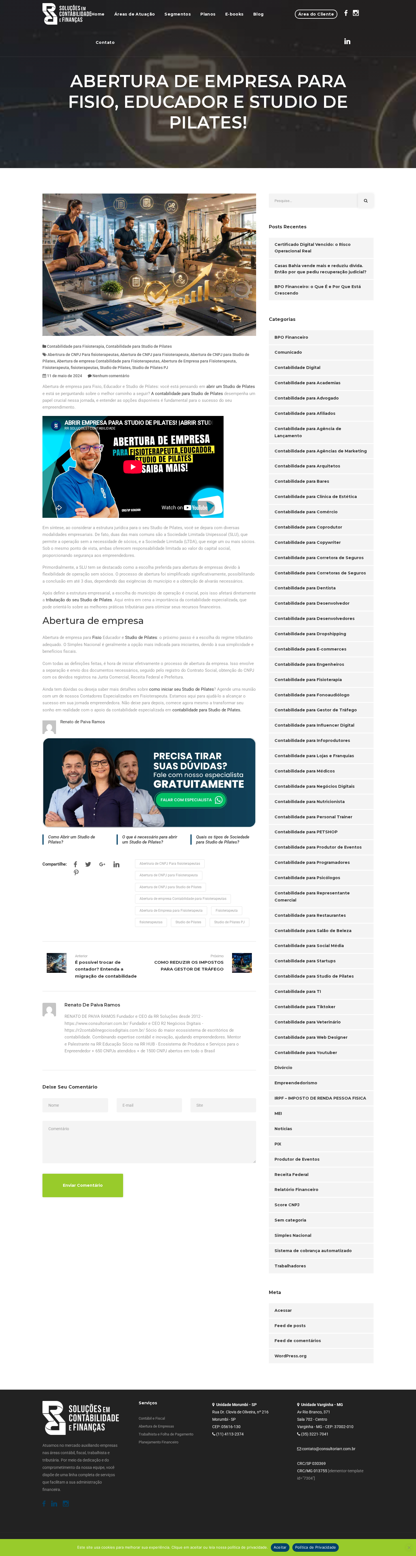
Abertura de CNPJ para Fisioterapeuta (154, 354)
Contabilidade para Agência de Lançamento (308, 432)
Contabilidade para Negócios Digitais (315, 786)
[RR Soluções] (66, 14)
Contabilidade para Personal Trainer (313, 816)
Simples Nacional (293, 1235)
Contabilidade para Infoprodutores (312, 740)
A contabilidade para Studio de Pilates (187, 393)
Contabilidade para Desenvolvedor (312, 603)
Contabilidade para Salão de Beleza (313, 930)
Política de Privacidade (315, 1547)
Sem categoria (290, 1220)
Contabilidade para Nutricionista (310, 801)
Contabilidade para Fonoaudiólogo (312, 694)
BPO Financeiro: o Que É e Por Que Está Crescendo (318, 290)
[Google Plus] (102, 865)
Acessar (283, 1310)
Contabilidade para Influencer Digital (314, 725)
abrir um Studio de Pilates (230, 386)
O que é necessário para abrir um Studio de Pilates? (149, 839)
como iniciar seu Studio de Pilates (181, 689)
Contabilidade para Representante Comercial (312, 896)
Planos (208, 14)
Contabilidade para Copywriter (308, 542)
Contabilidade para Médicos (305, 771)
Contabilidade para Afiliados (305, 413)
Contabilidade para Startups (305, 960)
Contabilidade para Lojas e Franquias (314, 755)
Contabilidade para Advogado (307, 398)
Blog (258, 14)
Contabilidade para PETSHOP (306, 831)
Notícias (283, 1128)
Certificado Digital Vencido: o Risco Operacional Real (313, 248)
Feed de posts (290, 1325)
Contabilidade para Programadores (312, 862)
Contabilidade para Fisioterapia (75, 346)
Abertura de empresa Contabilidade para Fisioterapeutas (108, 361)
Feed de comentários (298, 1340)
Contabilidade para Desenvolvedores (315, 618)
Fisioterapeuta (55, 367)
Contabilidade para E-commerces (310, 649)
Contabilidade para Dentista (305, 588)
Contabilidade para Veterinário (308, 1022)
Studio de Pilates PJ (150, 367)
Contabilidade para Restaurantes (310, 915)
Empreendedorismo (296, 1082)
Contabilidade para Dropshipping (310, 633)
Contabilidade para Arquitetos (307, 466)
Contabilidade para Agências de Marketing (321, 451)
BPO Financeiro (291, 337)
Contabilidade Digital (297, 367)
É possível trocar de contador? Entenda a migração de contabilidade (106, 969)
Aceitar (280, 1547)
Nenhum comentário (111, 376)
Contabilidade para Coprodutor (308, 527)
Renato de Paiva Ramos (82, 721)
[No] (409, 1547)
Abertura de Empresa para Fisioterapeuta (198, 361)
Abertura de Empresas (156, 1426)
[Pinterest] (76, 873)
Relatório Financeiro (296, 1189)
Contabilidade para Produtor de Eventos (318, 847)
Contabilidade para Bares (302, 481)
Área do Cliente (316, 14)
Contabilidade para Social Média (309, 945)
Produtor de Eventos (297, 1159)
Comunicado (288, 352)
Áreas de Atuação (134, 14)
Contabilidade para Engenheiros (309, 664)
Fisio (97, 637)
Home (98, 14)
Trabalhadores (290, 1266)
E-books (234, 14)
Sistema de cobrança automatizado (313, 1250)
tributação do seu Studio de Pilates (79, 599)
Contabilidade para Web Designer (311, 1037)
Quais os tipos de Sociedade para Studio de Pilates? (222, 839)
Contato (105, 42)
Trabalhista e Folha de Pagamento (166, 1434)
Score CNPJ (287, 1204)
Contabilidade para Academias (307, 382)
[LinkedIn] (116, 865)
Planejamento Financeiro (158, 1442)
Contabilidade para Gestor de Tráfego (316, 709)
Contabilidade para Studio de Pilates (139, 346)
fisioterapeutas (84, 367)
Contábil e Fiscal (152, 1418)
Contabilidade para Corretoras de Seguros (320, 573)
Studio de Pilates (115, 367)
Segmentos (177, 14)
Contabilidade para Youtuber (306, 1052)
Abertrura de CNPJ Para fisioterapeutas (83, 354)
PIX (278, 1144)
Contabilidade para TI (298, 991)
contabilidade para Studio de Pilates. (207, 709)
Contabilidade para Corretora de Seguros (319, 557)
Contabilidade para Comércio (306, 511)
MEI (278, 1113)
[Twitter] (88, 865)
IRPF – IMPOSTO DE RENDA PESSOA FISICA (320, 1098)
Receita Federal (291, 1174)
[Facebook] (75, 865)
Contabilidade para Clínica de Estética (316, 496)
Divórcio (283, 1067)
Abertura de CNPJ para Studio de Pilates (170, 887)
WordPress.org (290, 1355)
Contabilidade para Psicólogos (307, 877)
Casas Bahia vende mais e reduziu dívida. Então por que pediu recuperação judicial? (320, 269)
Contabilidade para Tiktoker (305, 1006)
